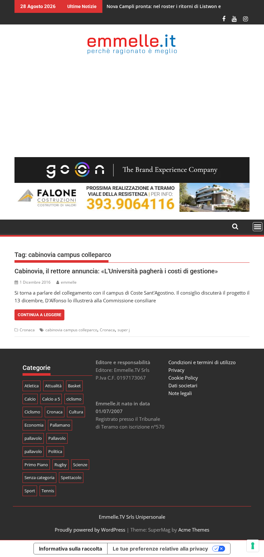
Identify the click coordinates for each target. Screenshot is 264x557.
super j (124, 330)
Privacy (176, 370)
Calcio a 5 (51, 399)
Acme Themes (193, 529)
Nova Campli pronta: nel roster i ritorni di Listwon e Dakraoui (174, 6)
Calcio (30, 399)
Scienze (80, 464)
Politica (55, 451)
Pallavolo (57, 438)
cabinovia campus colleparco (71, 330)
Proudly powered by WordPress (90, 529)
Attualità (53, 386)
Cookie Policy (183, 377)
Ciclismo (32, 412)
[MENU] (257, 226)
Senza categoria (39, 477)
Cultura (76, 412)
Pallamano (60, 425)
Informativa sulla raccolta (70, 548)
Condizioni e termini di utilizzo (202, 362)
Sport (29, 491)
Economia (33, 425)
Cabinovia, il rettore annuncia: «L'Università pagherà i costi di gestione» (116, 271)
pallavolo (33, 438)
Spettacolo (71, 477)
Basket (74, 386)
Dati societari (182, 385)
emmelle (69, 282)
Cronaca (27, 330)
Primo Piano (36, 464)
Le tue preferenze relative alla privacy (160, 548)
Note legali (180, 393)
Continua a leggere (39, 314)
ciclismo (73, 399)
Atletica (31, 386)
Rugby (60, 464)
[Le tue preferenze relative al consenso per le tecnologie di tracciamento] (253, 546)
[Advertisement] (132, 106)
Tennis (48, 491)
